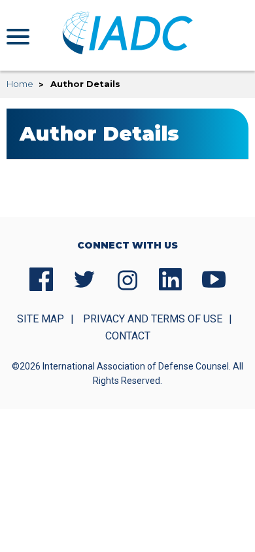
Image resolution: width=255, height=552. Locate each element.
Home (20, 83)
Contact (127, 336)
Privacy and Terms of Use (152, 319)
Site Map (40, 319)
